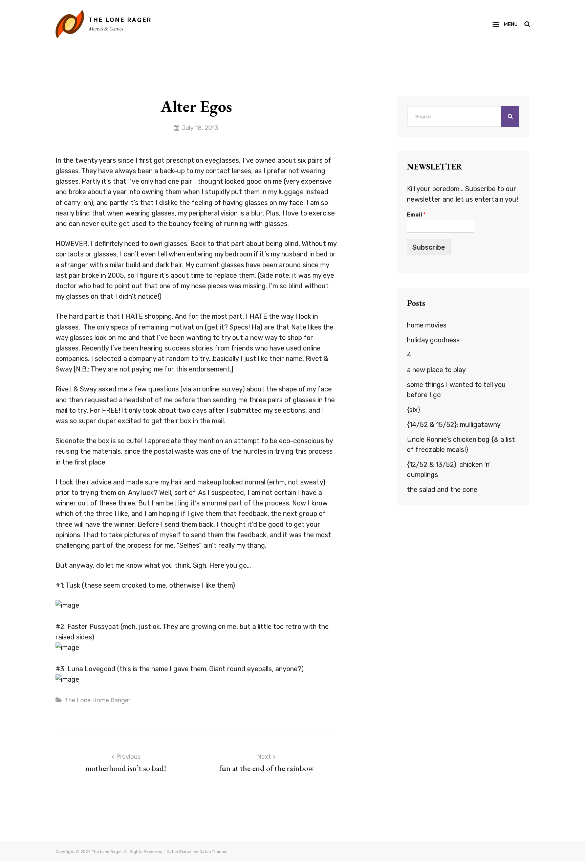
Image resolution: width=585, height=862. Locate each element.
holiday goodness (433, 340)
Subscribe (428, 247)
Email (416, 214)
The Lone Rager (120, 19)
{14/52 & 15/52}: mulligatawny (454, 425)
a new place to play (436, 370)
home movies (427, 325)
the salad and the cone (442, 489)
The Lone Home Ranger (97, 700)
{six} (413, 410)
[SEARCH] (526, 24)
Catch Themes (213, 851)
